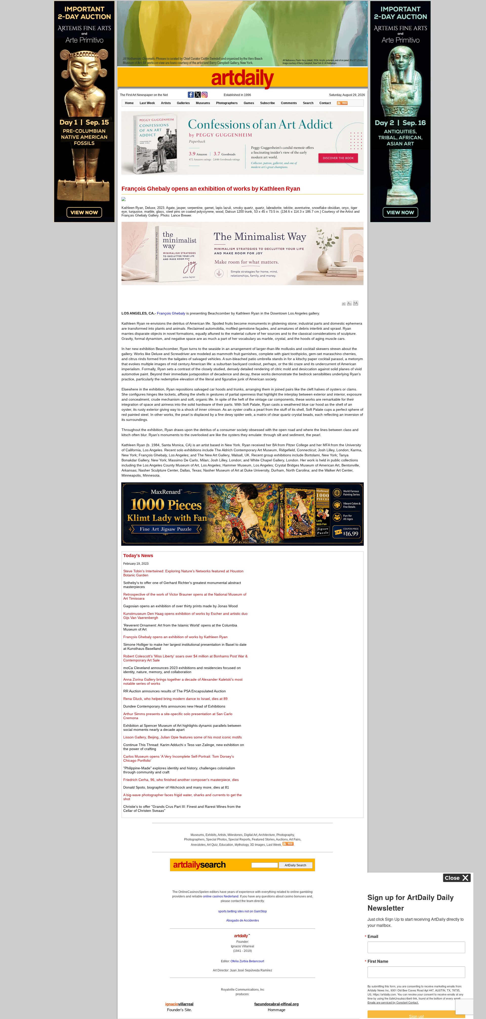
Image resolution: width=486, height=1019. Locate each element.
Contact (325, 103)
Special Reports (239, 839)
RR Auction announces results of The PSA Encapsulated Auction (174, 691)
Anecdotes (198, 845)
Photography (285, 835)
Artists (166, 103)
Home (129, 103)
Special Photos (216, 839)
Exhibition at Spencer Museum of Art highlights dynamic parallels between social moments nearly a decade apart (182, 727)
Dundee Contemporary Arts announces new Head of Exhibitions (174, 706)
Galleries (183, 103)
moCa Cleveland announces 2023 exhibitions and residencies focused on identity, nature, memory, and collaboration (182, 670)
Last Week (147, 103)
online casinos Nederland (220, 896)
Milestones (235, 835)
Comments (289, 103)
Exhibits (211, 835)
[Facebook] (191, 97)
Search (308, 103)
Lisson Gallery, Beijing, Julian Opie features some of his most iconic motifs (182, 737)
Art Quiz (212, 845)
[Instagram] (204, 97)
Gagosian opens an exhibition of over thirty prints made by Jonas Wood (180, 606)
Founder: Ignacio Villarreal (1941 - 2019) (242, 946)
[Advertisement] (305, 588)
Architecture (266, 835)
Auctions (282, 839)
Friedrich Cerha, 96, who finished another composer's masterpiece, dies (181, 780)
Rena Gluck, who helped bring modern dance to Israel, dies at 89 (175, 699)
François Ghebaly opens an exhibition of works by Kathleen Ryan (175, 637)
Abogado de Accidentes (242, 920)
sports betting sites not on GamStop (242, 911)
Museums (203, 103)
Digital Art (250, 835)
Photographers (227, 103)
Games (249, 103)
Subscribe (267, 103)
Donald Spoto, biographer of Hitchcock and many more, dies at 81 (176, 787)
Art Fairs (294, 839)
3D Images (257, 845)
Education (226, 845)
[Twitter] (198, 97)
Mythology (242, 845)
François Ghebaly (171, 313)
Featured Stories (263, 839)
